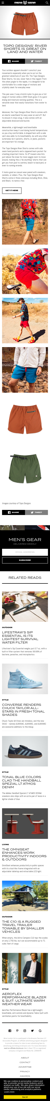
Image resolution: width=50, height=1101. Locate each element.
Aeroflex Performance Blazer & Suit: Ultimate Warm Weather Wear (24, 999)
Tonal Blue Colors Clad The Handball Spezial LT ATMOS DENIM (21, 782)
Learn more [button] (9, 1092)
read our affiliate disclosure (13, 1048)
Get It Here (12, 190)
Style (5, 700)
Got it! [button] (25, 1097)
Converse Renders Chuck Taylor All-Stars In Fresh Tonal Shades (23, 710)
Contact (25, 1062)
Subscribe (25, 560)
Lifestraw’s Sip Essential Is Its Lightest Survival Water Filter (20, 637)
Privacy (25, 1071)
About (25, 1058)
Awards (25, 1076)
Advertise (25, 1067)
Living (5, 844)
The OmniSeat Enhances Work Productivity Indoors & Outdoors (24, 854)
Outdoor (7, 627)
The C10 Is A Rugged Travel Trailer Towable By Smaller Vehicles (23, 927)
